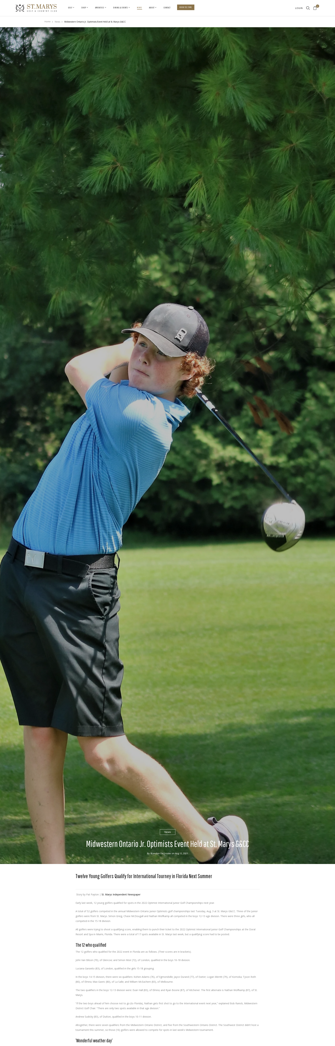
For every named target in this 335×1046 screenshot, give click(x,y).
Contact (166, 7)
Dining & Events (120, 7)
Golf (70, 7)
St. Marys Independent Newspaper (121, 894)
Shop (83, 7)
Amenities (99, 7)
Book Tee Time (186, 7)
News (139, 7)
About (151, 7)
